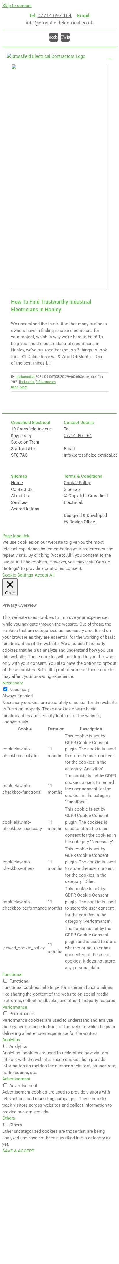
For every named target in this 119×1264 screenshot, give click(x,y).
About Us (20, 495)
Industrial (27, 382)
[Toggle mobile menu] (110, 56)
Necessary (19, 689)
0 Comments (46, 382)
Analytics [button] (11, 1039)
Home (17, 482)
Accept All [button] (45, 575)
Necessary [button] (12, 682)
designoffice (25, 377)
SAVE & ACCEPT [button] (18, 1151)
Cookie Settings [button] (17, 575)
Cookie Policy (77, 482)
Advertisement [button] (16, 1079)
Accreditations (25, 508)
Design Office (82, 522)
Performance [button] (14, 1007)
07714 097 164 (55, 15)
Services (19, 502)
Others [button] (8, 1118)
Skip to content (17, 5)
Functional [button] (12, 974)
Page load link (15, 535)
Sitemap (72, 489)
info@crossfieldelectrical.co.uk (59, 23)
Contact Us (22, 489)
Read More (19, 387)
